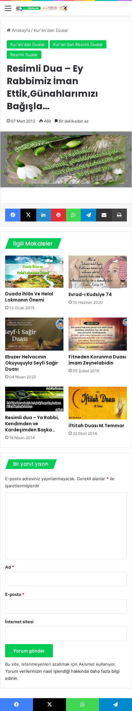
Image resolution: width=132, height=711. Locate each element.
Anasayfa (20, 30)
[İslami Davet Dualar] (41, 8)
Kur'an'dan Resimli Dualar (78, 44)
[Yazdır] (119, 215)
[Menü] (8, 10)
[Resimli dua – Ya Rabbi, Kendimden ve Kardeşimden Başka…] (34, 399)
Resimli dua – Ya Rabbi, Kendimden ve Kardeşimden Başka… (32, 423)
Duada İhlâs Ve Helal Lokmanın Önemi (29, 297)
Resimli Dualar (24, 54)
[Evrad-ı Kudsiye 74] (98, 272)
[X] (28, 215)
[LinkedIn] (43, 215)
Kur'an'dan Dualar (51, 30)
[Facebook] (13, 215)
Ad (9, 567)
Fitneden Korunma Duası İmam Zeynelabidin (97, 360)
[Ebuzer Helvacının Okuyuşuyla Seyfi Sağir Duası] (34, 334)
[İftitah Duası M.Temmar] (98, 403)
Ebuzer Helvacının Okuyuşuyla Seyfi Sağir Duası (31, 363)
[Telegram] (88, 215)
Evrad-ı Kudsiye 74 (90, 294)
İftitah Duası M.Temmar (96, 425)
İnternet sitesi (19, 621)
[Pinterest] (58, 215)
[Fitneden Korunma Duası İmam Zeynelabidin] (98, 334)
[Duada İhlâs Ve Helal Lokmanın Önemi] (34, 272)
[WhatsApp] (73, 215)
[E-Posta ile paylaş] (103, 215)
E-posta (14, 594)
